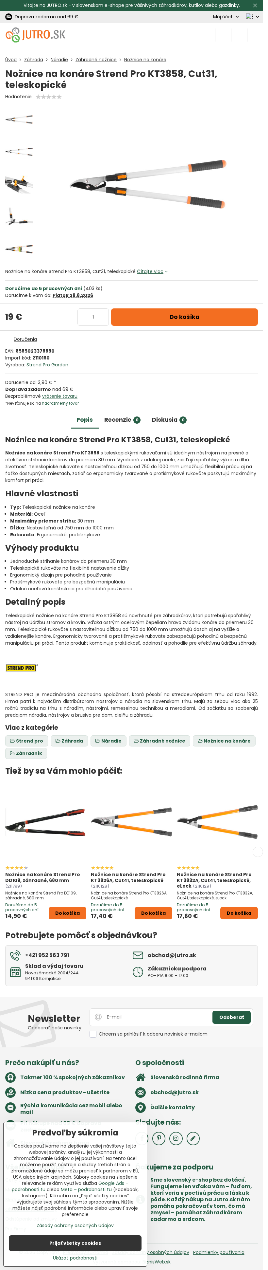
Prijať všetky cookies (75, 1243)
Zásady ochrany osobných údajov (150, 1252)
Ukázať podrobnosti (75, 1258)
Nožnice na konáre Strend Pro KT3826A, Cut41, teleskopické (128, 877)
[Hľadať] (223, 35)
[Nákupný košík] (239, 35)
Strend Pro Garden (47, 364)
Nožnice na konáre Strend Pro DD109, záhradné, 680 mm (42, 877)
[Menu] (255, 35)
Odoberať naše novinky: (55, 1027)
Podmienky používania (218, 1252)
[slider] (49, 97)
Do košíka (184, 317)
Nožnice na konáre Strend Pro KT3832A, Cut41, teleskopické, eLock (214, 880)
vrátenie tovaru (59, 396)
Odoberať (231, 1017)
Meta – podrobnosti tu (86, 1189)
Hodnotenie (18, 96)
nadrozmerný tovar (60, 403)
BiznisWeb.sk (156, 1262)
